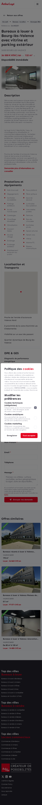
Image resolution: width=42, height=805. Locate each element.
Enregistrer (12, 435)
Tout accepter (29, 435)
